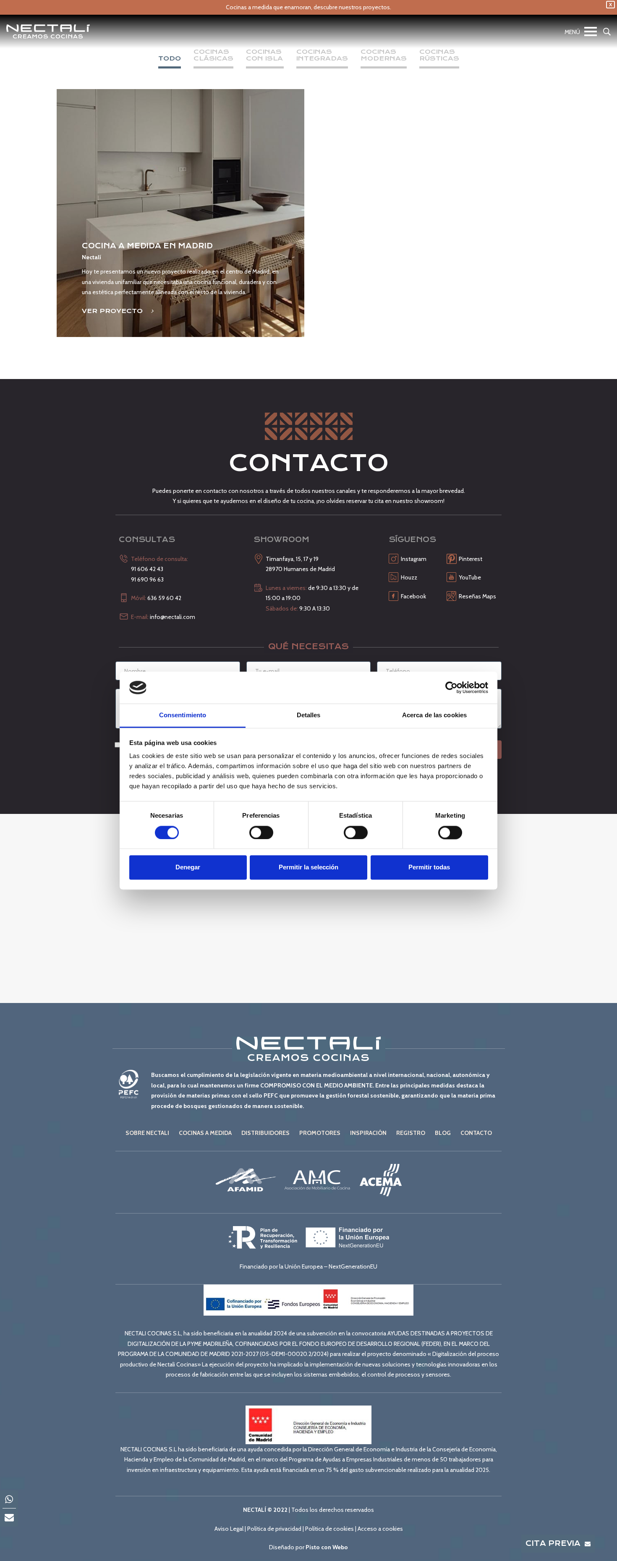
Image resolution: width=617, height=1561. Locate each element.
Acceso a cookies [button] (380, 1528)
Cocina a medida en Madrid (147, 246)
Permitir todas (429, 867)
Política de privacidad (274, 1528)
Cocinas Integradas (322, 55)
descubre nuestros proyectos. (352, 7)
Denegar (187, 867)
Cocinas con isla (265, 55)
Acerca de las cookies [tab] (434, 715)
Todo (169, 58)
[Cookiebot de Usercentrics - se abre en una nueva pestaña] (451, 687)
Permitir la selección (308, 867)
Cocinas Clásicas (213, 55)
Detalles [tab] (309, 715)
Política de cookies (329, 1528)
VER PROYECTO (113, 311)
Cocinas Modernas (384, 55)
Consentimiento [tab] (182, 715)
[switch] (261, 832)
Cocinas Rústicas (439, 55)
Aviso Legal (228, 1528)
